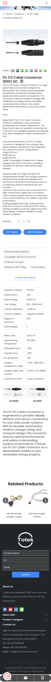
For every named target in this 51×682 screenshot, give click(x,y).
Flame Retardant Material (16, 251)
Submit (25, 574)
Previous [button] (5, 500)
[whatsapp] (21, 609)
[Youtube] (10, 609)
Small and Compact (14, 262)
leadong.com (37, 671)
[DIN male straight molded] (37, 500)
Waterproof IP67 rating (15, 267)
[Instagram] (16, 609)
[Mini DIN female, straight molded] (14, 500)
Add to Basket (34, 232)
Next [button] (45, 500)
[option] (14, 504)
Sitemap (11, 671)
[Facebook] (5, 609)
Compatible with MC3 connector (20, 257)
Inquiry (13, 232)
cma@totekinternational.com (24, 651)
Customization (38, 267)
